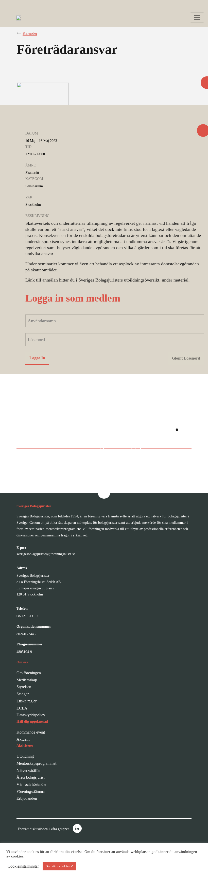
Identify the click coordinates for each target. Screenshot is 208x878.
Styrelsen (23, 687)
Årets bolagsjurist (30, 777)
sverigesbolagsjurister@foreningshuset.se (45, 554)
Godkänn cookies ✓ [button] (59, 866)
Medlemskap (26, 680)
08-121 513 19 (27, 616)
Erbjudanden (26, 798)
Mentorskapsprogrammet (36, 763)
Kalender (30, 33)
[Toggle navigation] (197, 17)
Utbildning (25, 756)
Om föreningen (28, 673)
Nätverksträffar (28, 770)
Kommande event (30, 732)
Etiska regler (26, 701)
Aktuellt (22, 739)
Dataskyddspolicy (30, 715)
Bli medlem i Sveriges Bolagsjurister (98, 445)
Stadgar (22, 694)
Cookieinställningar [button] (23, 866)
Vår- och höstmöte (31, 784)
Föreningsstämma (30, 791)
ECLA (21, 708)
